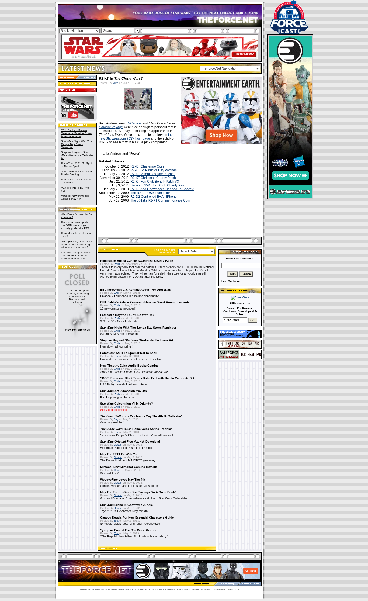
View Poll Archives (77, 329)
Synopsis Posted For (128, 530)
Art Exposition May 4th (123, 390)
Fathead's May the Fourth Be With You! (128, 315)
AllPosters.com (240, 303)
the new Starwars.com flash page (136, 136)
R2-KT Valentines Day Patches (152, 174)
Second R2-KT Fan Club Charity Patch (158, 185)
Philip (117, 263)
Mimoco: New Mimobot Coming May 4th (75, 197)
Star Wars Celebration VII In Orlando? (126, 403)
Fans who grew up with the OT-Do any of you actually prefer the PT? (75, 225)
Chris (117, 305)
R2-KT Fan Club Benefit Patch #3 (154, 181)
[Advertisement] (180, 226)
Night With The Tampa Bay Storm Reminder (76, 144)
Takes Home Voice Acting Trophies (136, 428)
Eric (116, 292)
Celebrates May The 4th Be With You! (141, 416)
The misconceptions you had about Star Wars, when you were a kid (76, 255)
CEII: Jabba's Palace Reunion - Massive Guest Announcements (76, 133)
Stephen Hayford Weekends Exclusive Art (77, 155)
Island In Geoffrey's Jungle (126, 504)
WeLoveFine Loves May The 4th (122, 479)
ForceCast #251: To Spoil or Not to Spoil (76, 165)
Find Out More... (231, 281)
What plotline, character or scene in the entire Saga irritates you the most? (77, 244)
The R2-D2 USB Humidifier (150, 193)
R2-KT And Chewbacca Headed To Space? (162, 189)
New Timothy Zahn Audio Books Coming (76, 173)
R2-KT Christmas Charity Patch (153, 178)
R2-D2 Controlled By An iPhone (153, 197)
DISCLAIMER (190, 589)
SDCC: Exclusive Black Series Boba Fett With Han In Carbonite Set (147, 378)
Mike (115, 82)
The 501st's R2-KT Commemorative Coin (160, 200)
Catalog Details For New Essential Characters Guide (137, 517)
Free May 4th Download (130, 441)
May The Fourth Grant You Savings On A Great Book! (138, 492)
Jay (116, 419)
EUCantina (134, 123)
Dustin (118, 444)
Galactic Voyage (111, 127)
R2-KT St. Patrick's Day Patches (153, 170)
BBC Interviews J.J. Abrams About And (135, 289)
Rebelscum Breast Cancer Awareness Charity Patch (136, 260)
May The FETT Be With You (119, 454)
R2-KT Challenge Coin (147, 166)
